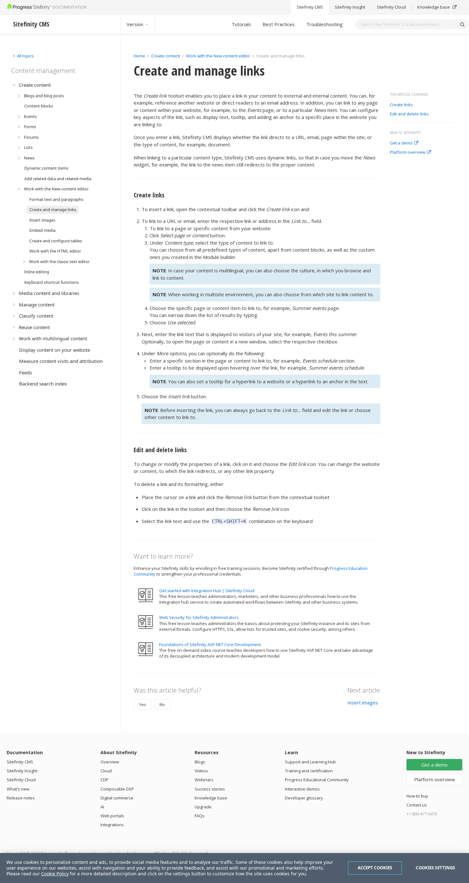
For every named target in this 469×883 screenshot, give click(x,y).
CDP (104, 780)
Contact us (416, 805)
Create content (165, 56)
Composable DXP (117, 789)
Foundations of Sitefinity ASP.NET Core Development (210, 644)
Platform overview (407, 152)
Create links (401, 104)
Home (139, 56)
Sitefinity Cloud (391, 7)
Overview (109, 762)
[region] (234, 868)
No (162, 704)
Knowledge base (434, 7)
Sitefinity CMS (310, 7)
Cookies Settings (435, 868)
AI (102, 807)
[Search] (462, 24)
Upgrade (203, 807)
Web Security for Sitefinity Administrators (199, 617)
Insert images (362, 702)
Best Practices (279, 24)
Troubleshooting (324, 24)
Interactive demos (302, 789)
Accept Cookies (375, 868)
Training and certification (309, 771)
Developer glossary (304, 798)
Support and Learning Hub (310, 762)
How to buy (417, 796)
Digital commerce (116, 798)
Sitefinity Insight (350, 7)
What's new (18, 789)
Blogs (200, 762)
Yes (142, 704)
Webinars (204, 780)
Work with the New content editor (218, 56)
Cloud (106, 771)
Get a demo (401, 143)
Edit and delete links (409, 114)
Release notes (21, 798)
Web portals (112, 816)
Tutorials (241, 24)
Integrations (112, 825)
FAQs (200, 816)
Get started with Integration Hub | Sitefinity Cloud (206, 590)
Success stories (210, 789)
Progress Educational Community (317, 780)
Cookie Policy (55, 874)
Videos (201, 771)
